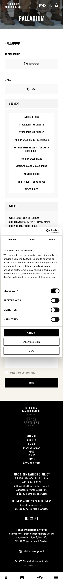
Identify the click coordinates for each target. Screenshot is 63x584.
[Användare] (56, 5)
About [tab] (51, 239)
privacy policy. (28, 372)
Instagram (34, 64)
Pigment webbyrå (31, 566)
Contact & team (31, 463)
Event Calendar (31, 447)
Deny (31, 351)
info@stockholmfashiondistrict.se (31, 478)
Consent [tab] (11, 239)
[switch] (55, 300)
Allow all (31, 332)
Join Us (31, 455)
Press (31, 459)
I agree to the (22, 372)
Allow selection (31, 342)
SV (40, 5)
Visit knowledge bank (34, 551)
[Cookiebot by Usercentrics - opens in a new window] (46, 231)
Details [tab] (31, 239)
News (31, 451)
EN (44, 5)
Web (34, 89)
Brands (31, 443)
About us (31, 440)
